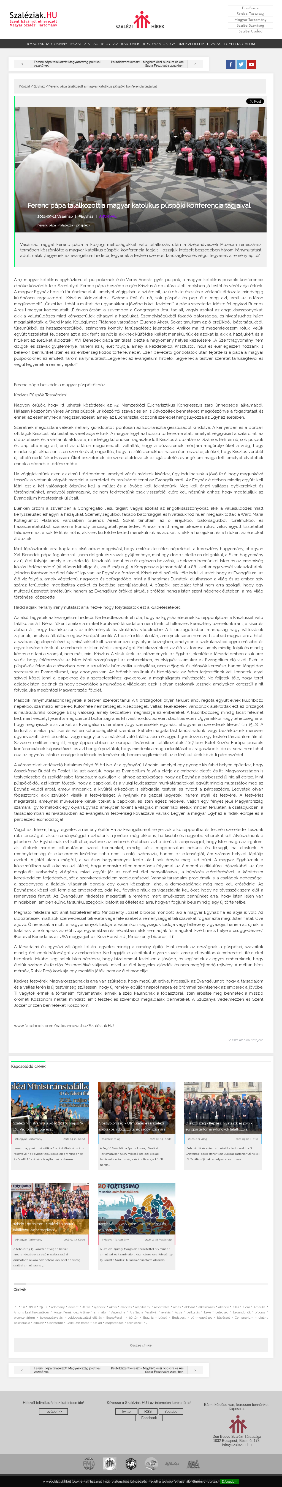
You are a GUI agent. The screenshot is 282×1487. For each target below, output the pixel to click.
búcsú (162, 1317)
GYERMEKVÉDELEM (187, 44)
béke (207, 1312)
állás (236, 1307)
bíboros (260, 1312)
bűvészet (223, 1317)
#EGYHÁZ (109, 44)
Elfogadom (229, 1481)
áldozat (190, 1307)
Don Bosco (250, 8)
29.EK (43, 1307)
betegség (222, 1312)
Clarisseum (55, 1323)
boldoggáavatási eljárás (84, 1317)
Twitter (126, 1411)
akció (113, 1307)
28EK (32, 1307)
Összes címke (140, 1345)
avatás (165, 1312)
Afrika (86, 1307)
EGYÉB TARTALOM (239, 44)
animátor (100, 1312)
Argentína (118, 1312)
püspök (82, 225)
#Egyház (85, 216)
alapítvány (142, 1307)
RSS (148, 1411)
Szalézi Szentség (250, 25)
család (97, 1323)
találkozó (66, 225)
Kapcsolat (237, 1409)
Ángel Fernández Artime (72, 1312)
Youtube (170, 1411)
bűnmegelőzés (201, 1317)
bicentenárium (24, 1317)
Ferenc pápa (46, 225)
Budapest (179, 1317)
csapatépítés (114, 1323)
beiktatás (193, 1312)
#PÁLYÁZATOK (155, 44)
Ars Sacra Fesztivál (143, 1312)
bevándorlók (242, 1312)
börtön (133, 1317)
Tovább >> (53, 1411)
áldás (177, 1307)
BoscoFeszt (115, 1317)
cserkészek (134, 1323)
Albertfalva (161, 1307)
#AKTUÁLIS (130, 44)
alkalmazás (207, 1307)
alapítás (126, 1307)
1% (23, 1307)
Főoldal (24, 86)
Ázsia (178, 1312)
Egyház (39, 86)
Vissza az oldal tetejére (246, 1040)
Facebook (149, 1418)
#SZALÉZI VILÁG (84, 44)
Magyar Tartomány (250, 19)
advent (73, 1307)
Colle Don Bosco (78, 1323)
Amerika (259, 1307)
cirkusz (39, 1323)
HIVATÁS (214, 44)
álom (246, 1307)
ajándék (99, 1307)
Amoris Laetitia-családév (31, 1312)
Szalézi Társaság (250, 14)
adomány (58, 1307)
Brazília (148, 1317)
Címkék (20, 1289)
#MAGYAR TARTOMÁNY (47, 44)
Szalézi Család (250, 31)
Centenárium (244, 1317)
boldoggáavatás (51, 1317)
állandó (223, 1307)
